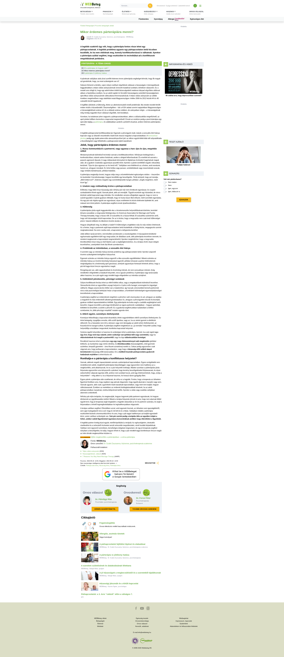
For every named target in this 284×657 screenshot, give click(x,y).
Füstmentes (144, 19)
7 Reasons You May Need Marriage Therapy (98, 456)
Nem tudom (172, 182)
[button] (87, 13)
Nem (170, 185)
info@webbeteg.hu (144, 632)
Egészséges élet (197, 19)
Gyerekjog (158, 19)
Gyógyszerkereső (171, 6)
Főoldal (82, 26)
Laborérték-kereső (184, 6)
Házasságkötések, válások (92, 454)
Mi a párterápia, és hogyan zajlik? (96, 68)
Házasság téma (104, 465)
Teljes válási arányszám (91, 451)
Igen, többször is (174, 191)
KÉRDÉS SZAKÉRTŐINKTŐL (105, 509)
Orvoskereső (161, 6)
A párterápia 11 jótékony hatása (95, 73)
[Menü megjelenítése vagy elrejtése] (200, 5)
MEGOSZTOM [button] (150, 463)
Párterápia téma (115, 465)
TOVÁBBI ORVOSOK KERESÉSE (144, 509)
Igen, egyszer (173, 188)
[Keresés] (150, 5)
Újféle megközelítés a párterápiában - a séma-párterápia (113, 437)
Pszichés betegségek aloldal (104, 26)
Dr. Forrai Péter (143, 498)
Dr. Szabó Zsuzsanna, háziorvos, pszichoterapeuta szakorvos (128, 443)
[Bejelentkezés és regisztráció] (195, 5)
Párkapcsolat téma (92, 465)
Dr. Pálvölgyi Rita (103, 499)
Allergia (171, 19)
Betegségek (90, 26)
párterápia (99, 122)
